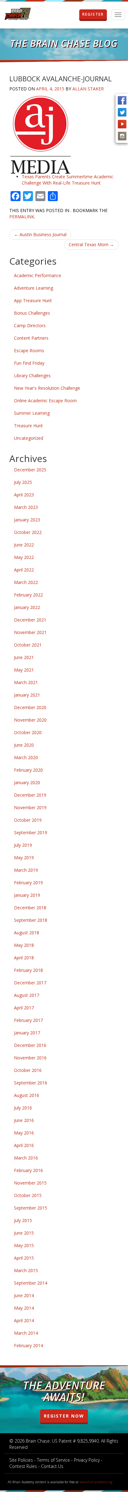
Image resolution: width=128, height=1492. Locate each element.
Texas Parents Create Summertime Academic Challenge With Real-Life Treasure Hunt (67, 180)
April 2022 (24, 570)
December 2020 (30, 707)
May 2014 (24, 1308)
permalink (21, 217)
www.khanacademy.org (96, 1482)
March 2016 (26, 1158)
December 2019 (30, 795)
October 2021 (28, 645)
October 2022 (28, 532)
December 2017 (30, 983)
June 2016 (24, 1120)
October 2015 (28, 1195)
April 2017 (24, 1008)
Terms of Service (53, 1460)
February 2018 (28, 970)
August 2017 (26, 995)
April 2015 (24, 1258)
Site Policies (21, 1460)
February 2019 (28, 883)
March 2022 (26, 582)
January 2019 (27, 895)
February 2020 (28, 770)
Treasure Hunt (28, 426)
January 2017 (27, 1033)
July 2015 (23, 1220)
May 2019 (24, 857)
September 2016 (30, 1083)
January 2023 (27, 520)
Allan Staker (88, 89)
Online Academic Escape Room (45, 400)
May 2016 (24, 1133)
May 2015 (24, 1245)
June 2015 (24, 1233)
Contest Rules (23, 1466)
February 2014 (28, 1345)
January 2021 (27, 695)
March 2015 (26, 1270)
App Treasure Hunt (33, 300)
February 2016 (28, 1170)
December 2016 (30, 1045)
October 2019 (28, 820)
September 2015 (30, 1208)
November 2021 (30, 632)
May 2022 (24, 557)
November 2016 (30, 1058)
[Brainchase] (18, 14)
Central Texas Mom (91, 244)
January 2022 (27, 607)
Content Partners (31, 338)
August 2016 (26, 1095)
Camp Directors (30, 325)
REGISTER (93, 14)
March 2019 (26, 870)
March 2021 (26, 682)
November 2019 (30, 807)
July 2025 (23, 482)
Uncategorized (28, 438)
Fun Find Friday (29, 363)
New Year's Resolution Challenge (47, 388)
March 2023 (26, 507)
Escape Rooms (29, 350)
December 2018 (30, 908)
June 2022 (24, 545)
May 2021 (24, 670)
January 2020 (27, 782)
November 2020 (30, 720)
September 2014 (30, 1283)
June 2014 (24, 1295)
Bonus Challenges (32, 313)
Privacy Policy (87, 1460)
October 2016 (28, 1070)
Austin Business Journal (40, 234)
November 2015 (30, 1183)
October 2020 (28, 732)
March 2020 (26, 757)
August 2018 (26, 933)
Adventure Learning (33, 288)
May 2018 (24, 945)
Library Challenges (32, 375)
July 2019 (23, 845)
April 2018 (24, 958)
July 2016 (23, 1108)
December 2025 (30, 470)
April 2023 (24, 495)
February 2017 (28, 1020)
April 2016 (24, 1145)
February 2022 (28, 595)
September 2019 (30, 832)
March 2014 (26, 1333)
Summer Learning (32, 413)
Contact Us (52, 1466)
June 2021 (24, 657)
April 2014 (24, 1320)
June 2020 (24, 745)
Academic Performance (37, 275)
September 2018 (30, 920)
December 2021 (30, 620)
